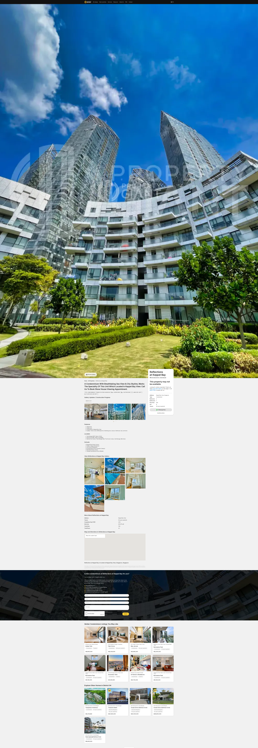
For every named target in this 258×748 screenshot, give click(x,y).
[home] (87, 2)
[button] (95, 2)
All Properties (91, 380)
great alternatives (157, 388)
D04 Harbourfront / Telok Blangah (158, 377)
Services (110, 2)
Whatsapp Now (162, 409)
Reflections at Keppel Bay (101, 380)
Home (85, 380)
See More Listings (160, 412)
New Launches (102, 2)
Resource (115, 2)
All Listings (95, 2)
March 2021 (89, 400)
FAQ (126, 2)
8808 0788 (152, 390)
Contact (130, 2)
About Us (122, 2)
